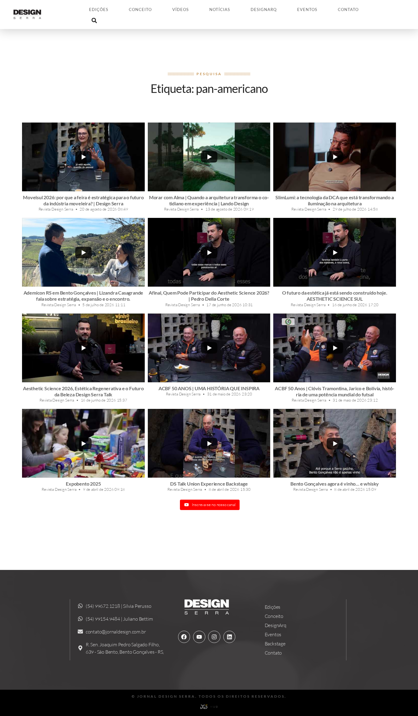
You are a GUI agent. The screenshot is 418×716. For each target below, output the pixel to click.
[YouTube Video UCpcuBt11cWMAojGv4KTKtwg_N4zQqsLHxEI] (334, 348)
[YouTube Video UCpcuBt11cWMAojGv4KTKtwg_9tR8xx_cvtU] (83, 443)
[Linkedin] (229, 637)
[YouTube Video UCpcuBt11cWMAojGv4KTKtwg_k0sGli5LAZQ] (334, 157)
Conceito (140, 9)
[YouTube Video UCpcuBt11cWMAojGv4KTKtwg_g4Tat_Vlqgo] (209, 443)
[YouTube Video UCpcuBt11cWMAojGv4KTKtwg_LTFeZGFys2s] (209, 157)
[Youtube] (199, 637)
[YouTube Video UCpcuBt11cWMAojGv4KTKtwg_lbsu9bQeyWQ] (334, 252)
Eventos (307, 9)
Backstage (275, 644)
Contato (348, 9)
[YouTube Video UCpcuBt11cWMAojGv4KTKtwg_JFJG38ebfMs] (209, 252)
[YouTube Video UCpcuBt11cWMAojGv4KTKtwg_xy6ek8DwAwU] (83, 157)
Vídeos (180, 9)
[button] (94, 20)
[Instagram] (214, 637)
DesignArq (264, 9)
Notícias (219, 9)
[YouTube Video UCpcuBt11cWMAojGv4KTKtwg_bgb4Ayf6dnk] (209, 348)
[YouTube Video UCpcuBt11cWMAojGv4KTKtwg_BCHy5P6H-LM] (83, 252)
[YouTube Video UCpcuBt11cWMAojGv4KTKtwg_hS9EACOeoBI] (334, 443)
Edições (98, 9)
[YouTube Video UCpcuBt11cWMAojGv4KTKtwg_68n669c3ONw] (83, 348)
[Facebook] (184, 637)
